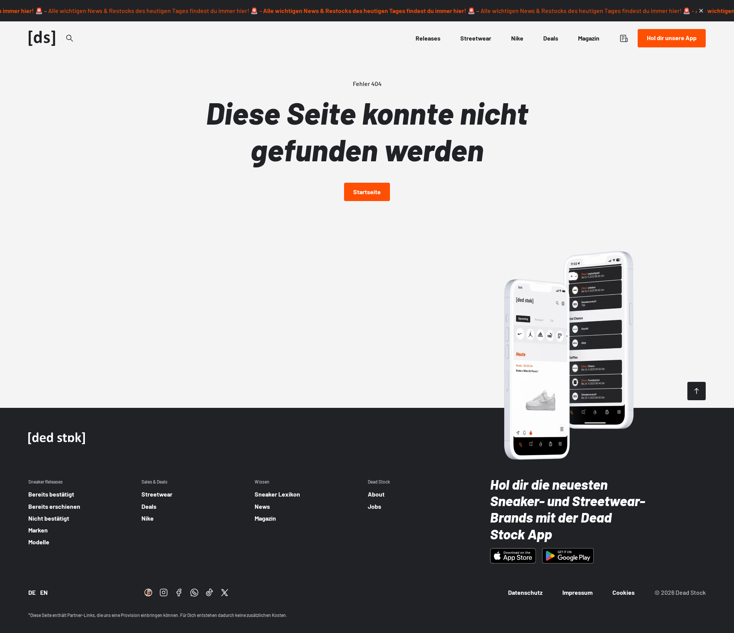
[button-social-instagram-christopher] (148, 592)
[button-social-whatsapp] (194, 592)
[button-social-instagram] (163, 592)
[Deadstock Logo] (42, 38)
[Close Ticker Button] (701, 10)
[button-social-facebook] (179, 592)
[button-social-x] (224, 592)
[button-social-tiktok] (209, 592)
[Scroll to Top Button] (696, 391)
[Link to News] (69, 38)
